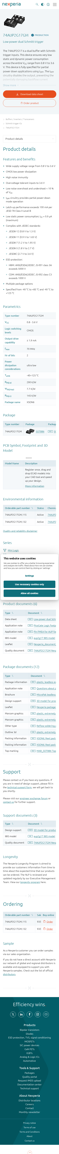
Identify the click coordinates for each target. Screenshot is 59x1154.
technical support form (19, 787)
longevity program (30, 882)
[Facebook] (29, 1014)
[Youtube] (46, 1014)
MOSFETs (29, 1041)
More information (34, 486)
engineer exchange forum (34, 798)
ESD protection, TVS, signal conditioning (29, 1037)
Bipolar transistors (29, 1029)
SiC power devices (29, 1045)
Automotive (29, 1060)
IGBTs (29, 1053)
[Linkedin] (21, 1014)
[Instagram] (38, 1014)
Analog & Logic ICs (29, 1056)
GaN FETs (29, 1049)
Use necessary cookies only (29, 584)
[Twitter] (13, 1014)
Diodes (29, 1033)
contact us (8, 802)
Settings (29, 575)
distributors (9, 974)
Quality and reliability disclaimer (20, 531)
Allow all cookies (29, 593)
